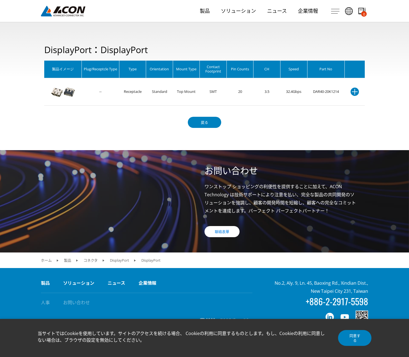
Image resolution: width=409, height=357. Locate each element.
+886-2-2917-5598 (337, 301)
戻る (204, 122)
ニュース (116, 283)
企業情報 (147, 283)
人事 (45, 302)
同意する (354, 338)
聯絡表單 (222, 231)
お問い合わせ (76, 302)
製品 (45, 283)
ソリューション (78, 283)
